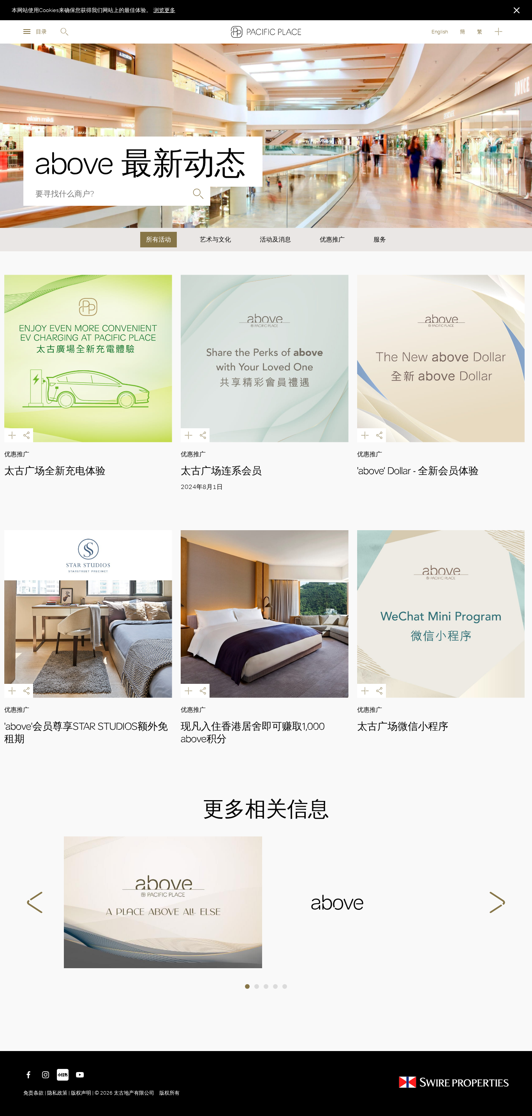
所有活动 (158, 239)
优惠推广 (332, 239)
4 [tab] (275, 986)
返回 (520, 1039)
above (163, 902)
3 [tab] (266, 986)
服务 (379, 239)
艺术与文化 (215, 239)
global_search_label (198, 194)
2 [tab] (256, 986)
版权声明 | (82, 1093)
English (440, 32)
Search (64, 32)
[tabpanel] (266, 902)
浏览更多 (164, 10)
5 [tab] (284, 986)
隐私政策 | (58, 1093)
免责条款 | (35, 1093)
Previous (34, 902)
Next (497, 902)
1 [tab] (247, 986)
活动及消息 (275, 239)
